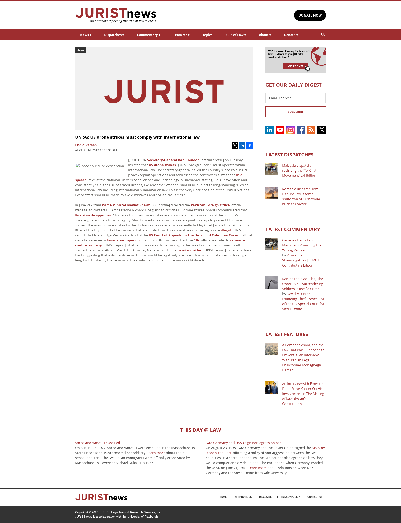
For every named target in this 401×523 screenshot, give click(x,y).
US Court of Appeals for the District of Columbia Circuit (194, 235)
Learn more (156, 453)
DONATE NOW (310, 15)
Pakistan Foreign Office (210, 205)
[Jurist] (116, 15)
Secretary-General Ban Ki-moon (173, 160)
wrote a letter (190, 250)
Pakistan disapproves (93, 215)
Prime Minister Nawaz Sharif (126, 205)
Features (181, 35)
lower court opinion (123, 240)
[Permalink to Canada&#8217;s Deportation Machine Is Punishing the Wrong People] (271, 244)
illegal (226, 230)
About (265, 35)
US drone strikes (162, 165)
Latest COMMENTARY (292, 229)
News (85, 35)
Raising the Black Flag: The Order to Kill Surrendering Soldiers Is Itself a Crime (302, 284)
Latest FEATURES (286, 334)
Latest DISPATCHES (289, 154)
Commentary (148, 35)
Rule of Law (235, 35)
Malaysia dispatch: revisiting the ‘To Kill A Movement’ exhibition (299, 170)
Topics (207, 35)
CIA (196, 240)
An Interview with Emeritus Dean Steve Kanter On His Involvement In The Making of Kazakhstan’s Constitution (303, 393)
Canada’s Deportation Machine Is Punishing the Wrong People (301, 245)
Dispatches (114, 35)
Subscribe (296, 112)
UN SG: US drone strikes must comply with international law (137, 137)
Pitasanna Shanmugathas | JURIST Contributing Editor (301, 260)
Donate (291, 35)
